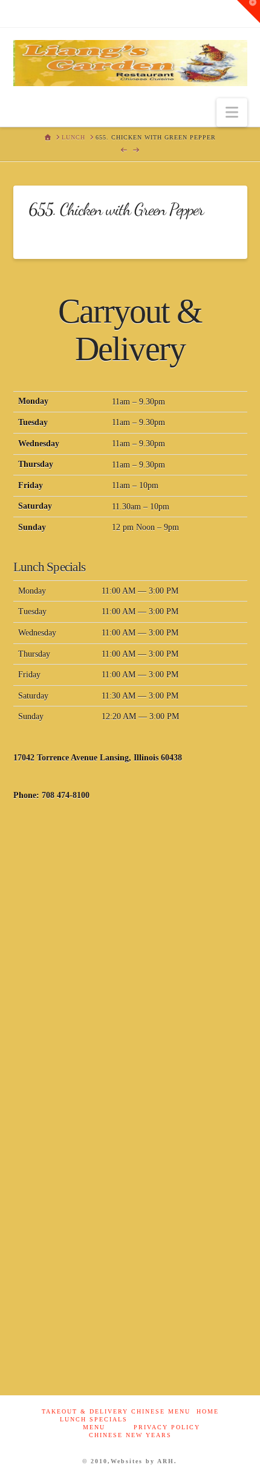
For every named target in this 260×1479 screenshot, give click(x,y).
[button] (231, 112)
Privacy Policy (167, 1427)
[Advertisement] (130, 956)
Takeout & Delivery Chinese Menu (116, 1411)
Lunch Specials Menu (94, 1423)
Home (208, 1411)
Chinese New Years (130, 1435)
